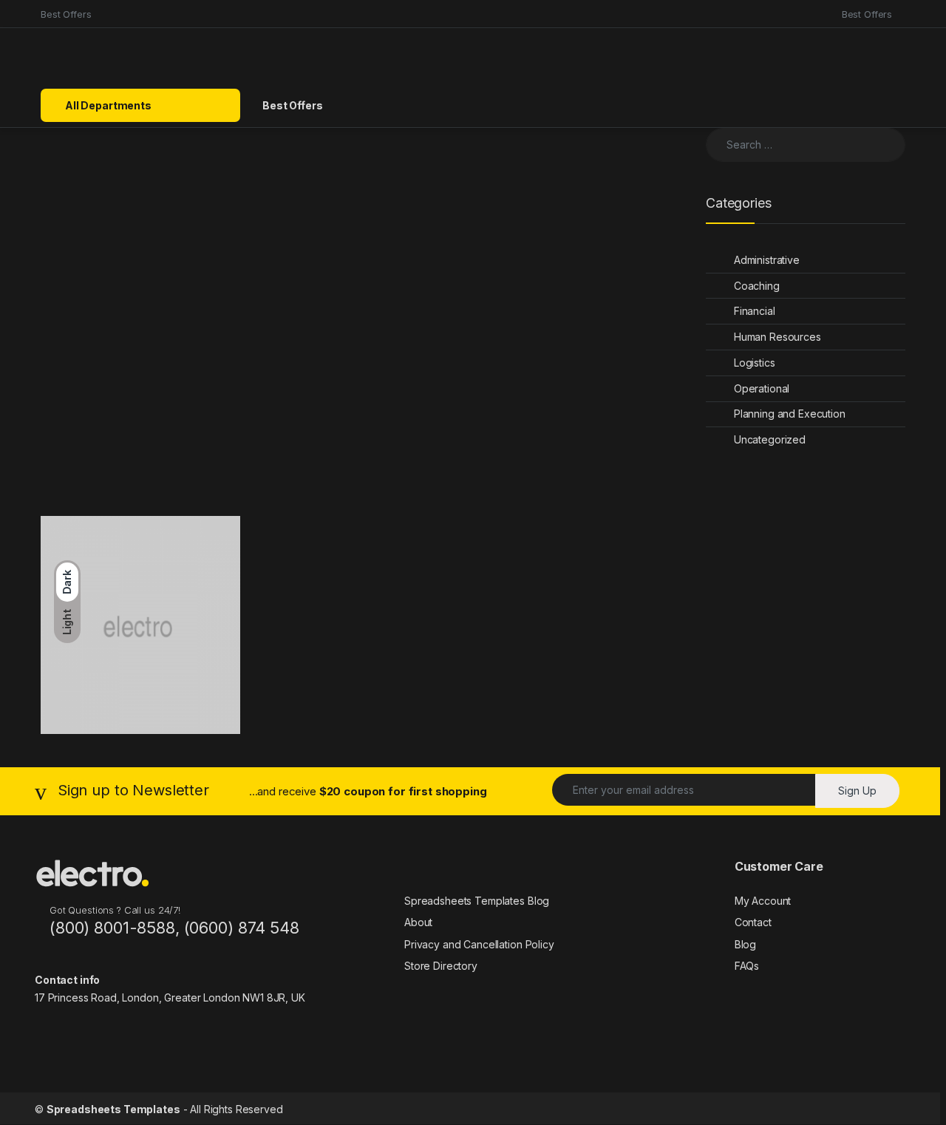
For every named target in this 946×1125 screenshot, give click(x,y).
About (418, 922)
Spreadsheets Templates (113, 1109)
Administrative (767, 260)
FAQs (747, 965)
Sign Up (857, 790)
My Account (763, 900)
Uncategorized (770, 439)
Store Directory (440, 965)
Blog (745, 944)
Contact (753, 922)
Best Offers (66, 14)
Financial (754, 311)
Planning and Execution (789, 413)
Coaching (757, 285)
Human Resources (777, 336)
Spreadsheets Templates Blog (476, 900)
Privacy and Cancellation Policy (479, 944)
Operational (761, 388)
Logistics (754, 362)
